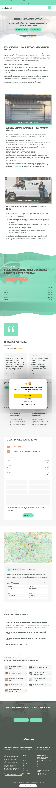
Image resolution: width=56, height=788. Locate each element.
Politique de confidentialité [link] (28, 404)
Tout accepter (28, 395)
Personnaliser (28, 401)
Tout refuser (28, 398)
